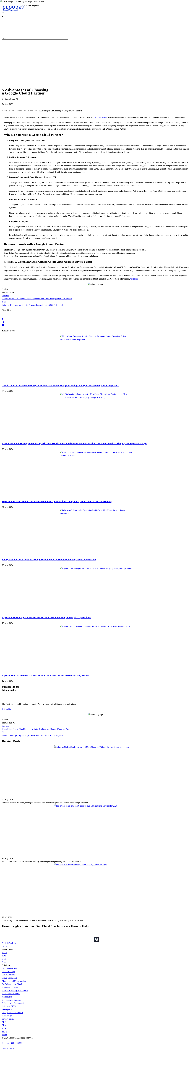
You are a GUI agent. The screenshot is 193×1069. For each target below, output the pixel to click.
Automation (7, 997)
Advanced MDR (9, 1006)
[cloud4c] (13, 11)
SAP (123, 6)
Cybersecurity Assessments (13, 1003)
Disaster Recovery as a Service (15, 990)
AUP (4, 1028)
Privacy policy (8, 1019)
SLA (4, 1025)
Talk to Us (6, 709)
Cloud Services (8, 975)
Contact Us (6, 946)
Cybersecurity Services (150, 6)
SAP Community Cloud (12, 984)
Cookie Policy (8, 1048)
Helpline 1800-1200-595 (12, 1043)
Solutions (98, 6)
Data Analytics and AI (11, 994)
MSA (4, 1022)
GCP (4, 959)
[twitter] (3, 315)
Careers (175, 6)
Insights (19, 111)
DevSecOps (7, 1016)
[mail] (3, 325)
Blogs (30, 111)
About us (166, 6)
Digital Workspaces (10, 987)
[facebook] (2, 319)
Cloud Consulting (9, 978)
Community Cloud (9, 968)
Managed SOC (8, 1009)
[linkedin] (3, 322)
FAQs (4, 1031)
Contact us (185, 6)
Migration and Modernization (14, 981)
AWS (4, 956)
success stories (101, 117)
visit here (134, 279)
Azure (4, 953)
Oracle (4, 962)
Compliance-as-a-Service (12, 1012)
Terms (4, 1035)
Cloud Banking (8, 971)
